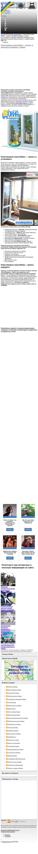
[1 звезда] (4, 37)
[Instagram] (6, 28)
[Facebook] (5, 22)
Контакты (7, 835)
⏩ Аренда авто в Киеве (13, 705)
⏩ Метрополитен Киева (14, 696)
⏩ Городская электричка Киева (16, 699)
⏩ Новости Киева (11, 686)
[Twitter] (5, 24)
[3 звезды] (17, 37)
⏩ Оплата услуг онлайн (14, 762)
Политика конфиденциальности (10, 830)
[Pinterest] (5, 30)
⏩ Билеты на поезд (12, 740)
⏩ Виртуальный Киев (13, 715)
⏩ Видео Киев (10, 708)
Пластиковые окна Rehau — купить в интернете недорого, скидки (17, 46)
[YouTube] (5, 26)
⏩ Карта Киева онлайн (13, 690)
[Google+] (5, 20)
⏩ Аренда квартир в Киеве (14, 749)
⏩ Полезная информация (14, 765)
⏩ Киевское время (12, 730)
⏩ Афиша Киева (11, 755)
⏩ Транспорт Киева (12, 693)
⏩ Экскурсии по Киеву (13, 724)
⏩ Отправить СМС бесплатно (15, 759)
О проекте (8, 836)
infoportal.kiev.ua (7, 842)
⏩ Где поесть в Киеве (13, 752)
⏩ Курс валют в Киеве (13, 734)
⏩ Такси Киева (11, 702)
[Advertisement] (19, 69)
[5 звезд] (31, 37)
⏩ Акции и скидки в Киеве (14, 768)
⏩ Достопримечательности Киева (17, 718)
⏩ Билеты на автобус (13, 743)
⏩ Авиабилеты (11, 737)
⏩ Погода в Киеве (12, 727)
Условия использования (8, 831)
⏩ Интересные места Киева (15, 721)
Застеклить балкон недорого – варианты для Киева (16, 650)
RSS (2, 33)
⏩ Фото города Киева (13, 712)
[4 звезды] (24, 37)
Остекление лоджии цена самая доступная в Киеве (17, 650)
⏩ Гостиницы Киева (12, 746)
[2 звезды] (10, 37)
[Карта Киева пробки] (19, 679)
